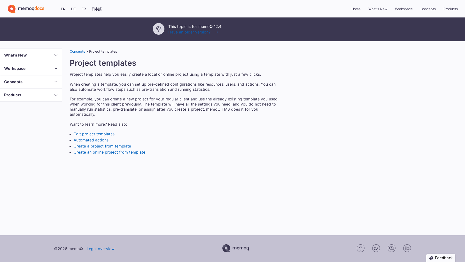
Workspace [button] (404, 9)
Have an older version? (189, 32)
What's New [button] (377, 9)
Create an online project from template (109, 152)
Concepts (77, 51)
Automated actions (91, 140)
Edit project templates (94, 133)
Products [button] (450, 9)
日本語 (97, 9)
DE (73, 9)
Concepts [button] (428, 9)
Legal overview (101, 248)
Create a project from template (102, 146)
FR (84, 9)
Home (356, 9)
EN (63, 9)
